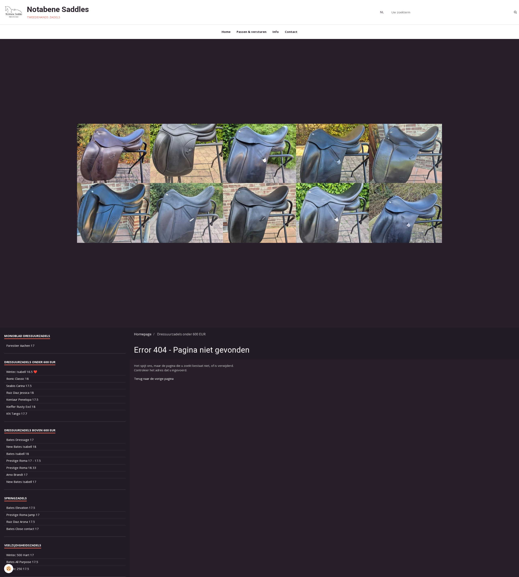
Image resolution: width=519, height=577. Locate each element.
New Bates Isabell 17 (21, 482)
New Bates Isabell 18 (21, 447)
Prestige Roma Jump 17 (23, 515)
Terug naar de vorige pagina (154, 379)
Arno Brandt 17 (17, 475)
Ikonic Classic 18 (17, 379)
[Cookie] (8, 568)
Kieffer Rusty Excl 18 (20, 407)
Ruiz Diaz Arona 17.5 (20, 522)
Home (226, 32)
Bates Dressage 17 (20, 440)
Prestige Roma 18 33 (21, 468)
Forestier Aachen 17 (20, 345)
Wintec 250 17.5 (17, 569)
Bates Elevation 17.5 (20, 508)
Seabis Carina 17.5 (19, 386)
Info (275, 32)
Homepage (142, 334)
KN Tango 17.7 (16, 413)
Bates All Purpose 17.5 (22, 562)
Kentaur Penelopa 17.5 (22, 399)
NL (382, 12)
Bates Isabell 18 (17, 454)
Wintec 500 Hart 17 (20, 555)
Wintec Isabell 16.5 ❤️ (21, 372)
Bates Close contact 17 (22, 529)
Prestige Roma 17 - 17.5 (23, 461)
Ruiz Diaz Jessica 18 (20, 393)
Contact (291, 32)
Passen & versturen (251, 32)
